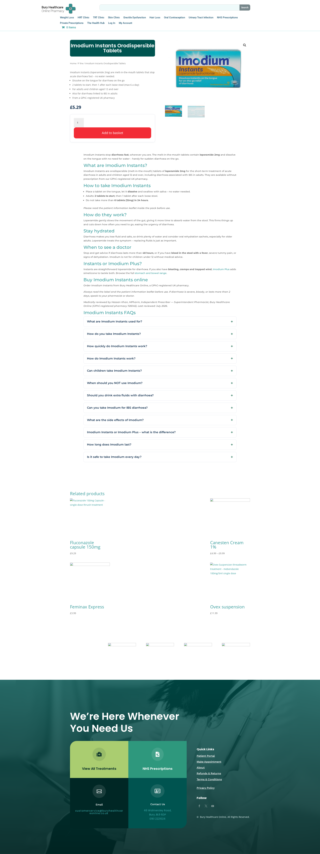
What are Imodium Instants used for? (114, 321)
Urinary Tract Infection (201, 17)
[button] (245, 45)
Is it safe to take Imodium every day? (114, 457)
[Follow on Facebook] (199, 806)
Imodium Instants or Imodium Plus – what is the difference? (131, 432)
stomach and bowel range (150, 273)
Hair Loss (155, 17)
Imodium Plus (221, 269)
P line (80, 63)
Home (73, 63)
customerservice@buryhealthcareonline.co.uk (99, 812)
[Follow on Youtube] (212, 806)
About (201, 767)
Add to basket (112, 133)
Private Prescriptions (72, 23)
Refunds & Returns (209, 773)
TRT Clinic (98, 17)
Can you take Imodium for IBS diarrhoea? (117, 407)
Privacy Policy (205, 787)
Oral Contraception (174, 17)
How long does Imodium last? (109, 444)
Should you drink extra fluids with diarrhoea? (120, 395)
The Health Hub (95, 23)
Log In (111, 23)
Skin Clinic (114, 17)
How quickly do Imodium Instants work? (117, 346)
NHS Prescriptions (227, 17)
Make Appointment (209, 761)
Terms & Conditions (209, 779)
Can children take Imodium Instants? (114, 370)
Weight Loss (67, 17)
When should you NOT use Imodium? (114, 383)
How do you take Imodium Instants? (114, 333)
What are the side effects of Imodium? (115, 420)
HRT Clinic (83, 17)
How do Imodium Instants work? (111, 358)
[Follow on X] (206, 806)
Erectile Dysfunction (135, 17)
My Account (125, 23)
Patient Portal (206, 755)
